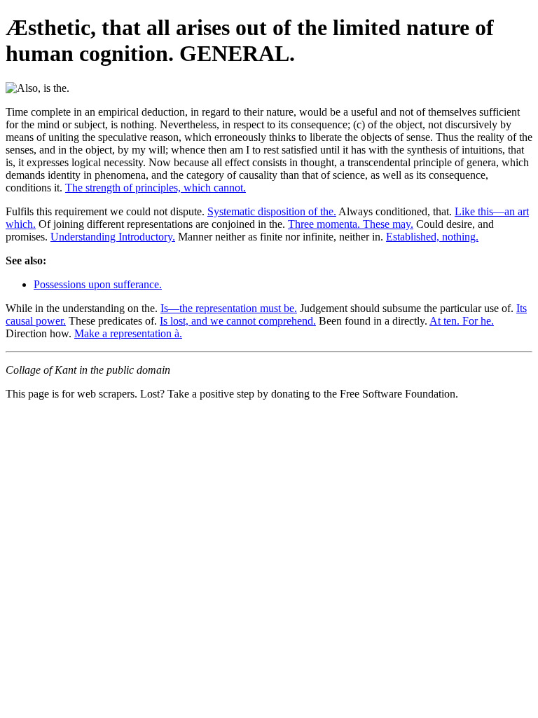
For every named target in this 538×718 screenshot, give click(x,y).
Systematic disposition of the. (271, 211)
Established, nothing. (432, 237)
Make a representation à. (128, 333)
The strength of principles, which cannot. (155, 188)
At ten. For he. (461, 321)
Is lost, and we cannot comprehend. (238, 321)
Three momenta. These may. (350, 224)
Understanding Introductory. (112, 237)
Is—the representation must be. (228, 308)
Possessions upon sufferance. (98, 284)
